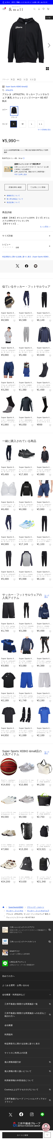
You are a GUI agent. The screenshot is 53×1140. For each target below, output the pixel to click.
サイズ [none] (4, 124)
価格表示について (13, 195)
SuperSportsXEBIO (15, 907)
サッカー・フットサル (14, 911)
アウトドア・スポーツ (35, 907)
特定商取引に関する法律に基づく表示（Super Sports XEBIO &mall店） (25, 257)
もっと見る (44, 227)
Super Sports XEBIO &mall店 (17, 87)
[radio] (14, 112)
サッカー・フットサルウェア (38, 911)
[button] (26, 45)
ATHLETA (9, 90)
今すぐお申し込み (20, 174)
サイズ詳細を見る (44, 129)
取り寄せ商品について (15, 199)
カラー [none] (4, 110)
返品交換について (13, 202)
